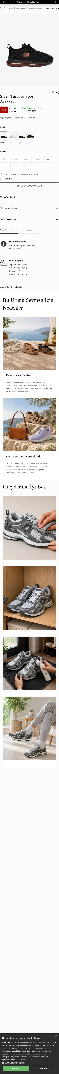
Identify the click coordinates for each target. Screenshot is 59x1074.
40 (4, 159)
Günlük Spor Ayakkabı (35, 8)
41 (13, 159)
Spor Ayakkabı (20, 8)
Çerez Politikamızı (38, 1048)
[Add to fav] (53, 92)
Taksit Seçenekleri (8, 219)
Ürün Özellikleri (7, 197)
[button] (29, 1063)
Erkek (10, 8)
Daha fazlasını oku (23, 1059)
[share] (57, 92)
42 (25, 159)
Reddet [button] (43, 1068)
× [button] (56, 1036)
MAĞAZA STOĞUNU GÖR (29, 186)
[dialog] (29, 1053)
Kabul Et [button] (16, 1068)
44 (48, 159)
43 (37, 159)
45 (4, 167)
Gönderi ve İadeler (8, 208)
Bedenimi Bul (6, 179)
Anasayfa (2, 8)
